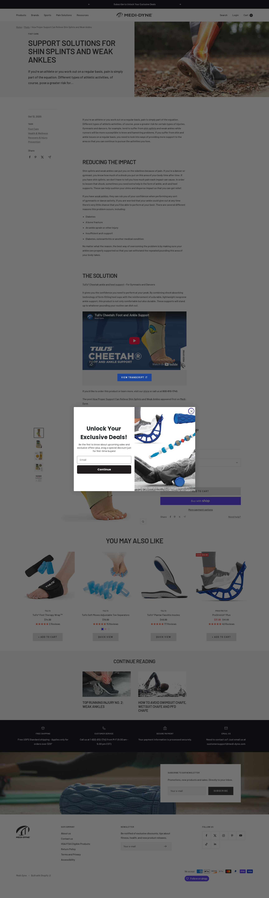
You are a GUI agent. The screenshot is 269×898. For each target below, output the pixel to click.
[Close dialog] (191, 411)
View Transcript (136, 377)
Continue (104, 469)
